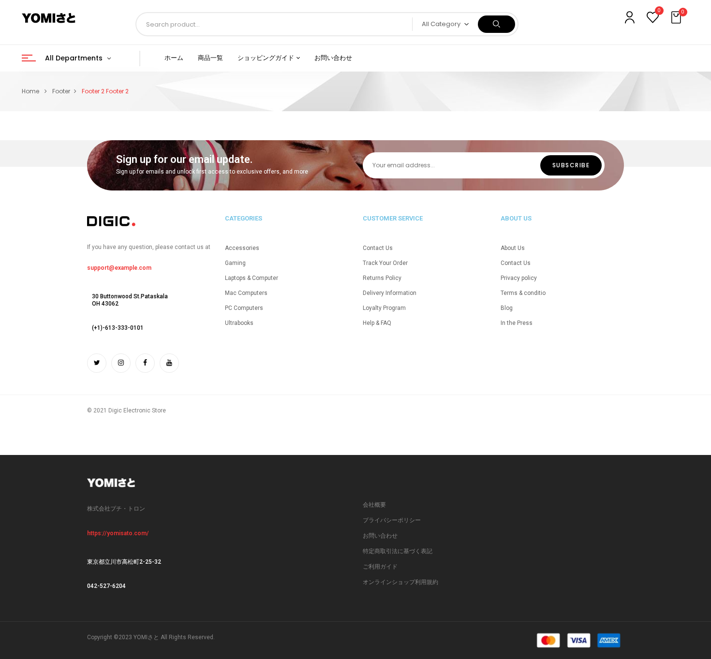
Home (30, 91)
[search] (496, 24)
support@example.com (119, 267)
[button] (677, 18)
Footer (61, 91)
